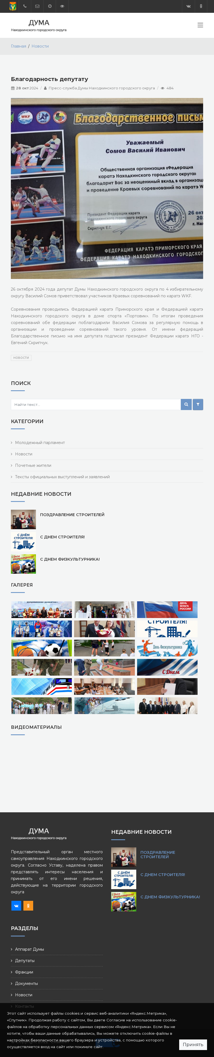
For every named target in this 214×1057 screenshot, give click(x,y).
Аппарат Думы (29, 949)
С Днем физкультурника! (70, 559)
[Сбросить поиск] (198, 404)
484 (170, 88)
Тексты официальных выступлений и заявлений (62, 476)
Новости (40, 46)
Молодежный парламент (40, 442)
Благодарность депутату (49, 79)
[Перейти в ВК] (188, 6)
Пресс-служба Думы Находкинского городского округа (102, 88)
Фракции (24, 972)
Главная (18, 46)
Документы (26, 983)
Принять (193, 1044)
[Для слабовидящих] (62, 6)
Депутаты (25, 960)
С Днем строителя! (62, 536)
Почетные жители (33, 465)
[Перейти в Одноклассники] (201, 6)
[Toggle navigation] (200, 26)
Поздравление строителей (72, 514)
